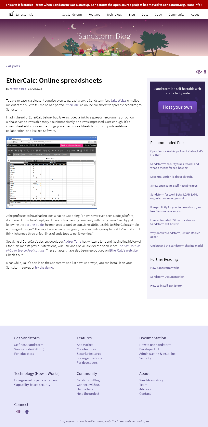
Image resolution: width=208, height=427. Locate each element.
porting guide (34, 224)
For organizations (89, 358)
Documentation (152, 337)
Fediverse (199, 72)
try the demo (44, 267)
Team (143, 384)
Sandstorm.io (24, 14)
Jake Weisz (118, 100)
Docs (145, 14)
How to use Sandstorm (155, 344)
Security (145, 358)
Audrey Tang (72, 241)
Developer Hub (149, 349)
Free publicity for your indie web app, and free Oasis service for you (176, 209)
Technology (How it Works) (37, 373)
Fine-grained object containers (35, 380)
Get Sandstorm (72, 14)
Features (94, 14)
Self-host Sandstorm (28, 344)
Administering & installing (157, 353)
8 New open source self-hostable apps (173, 185)
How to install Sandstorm (166, 285)
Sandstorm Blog (88, 380)
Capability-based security (32, 384)
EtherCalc (72, 105)
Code (158, 14)
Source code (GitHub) (29, 349)
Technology (114, 14)
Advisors (145, 389)
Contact (145, 393)
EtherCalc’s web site (123, 250)
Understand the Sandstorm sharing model (176, 245)
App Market (85, 344)
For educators (24, 353)
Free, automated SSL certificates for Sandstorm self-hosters (172, 222)
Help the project (88, 393)
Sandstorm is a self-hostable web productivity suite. (177, 98)
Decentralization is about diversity (171, 177)
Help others (85, 389)
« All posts (13, 66)
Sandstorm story (151, 380)
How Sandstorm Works (164, 268)
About (195, 14)
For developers (87, 362)
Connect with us (88, 384)
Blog (132, 14)
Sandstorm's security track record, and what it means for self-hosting (174, 166)
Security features (89, 353)
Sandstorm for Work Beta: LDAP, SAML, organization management (174, 196)
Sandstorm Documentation (167, 277)
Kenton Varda (18, 88)
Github (205, 72)
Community (176, 14)
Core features (86, 349)
